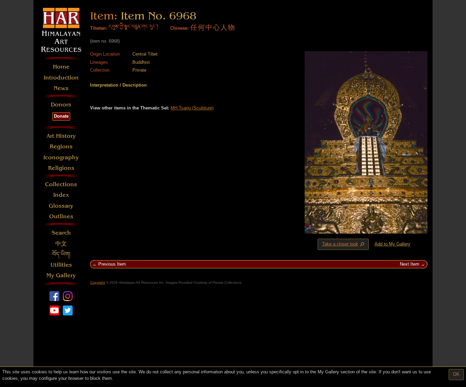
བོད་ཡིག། (61, 254)
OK (456, 374)
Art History (61, 136)
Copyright (97, 282)
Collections (61, 184)
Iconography (61, 157)
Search (61, 232)
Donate (61, 116)
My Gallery (61, 275)
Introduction (61, 77)
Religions (61, 168)
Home (61, 66)
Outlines (61, 216)
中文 (61, 243)
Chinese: (179, 28)
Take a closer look (344, 244)
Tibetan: (98, 28)
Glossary (61, 206)
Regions (61, 146)
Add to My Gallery (392, 244)
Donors (61, 104)
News (61, 88)
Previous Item (112, 264)
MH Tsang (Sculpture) (192, 107)
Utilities (61, 265)
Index (61, 195)
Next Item (409, 264)
